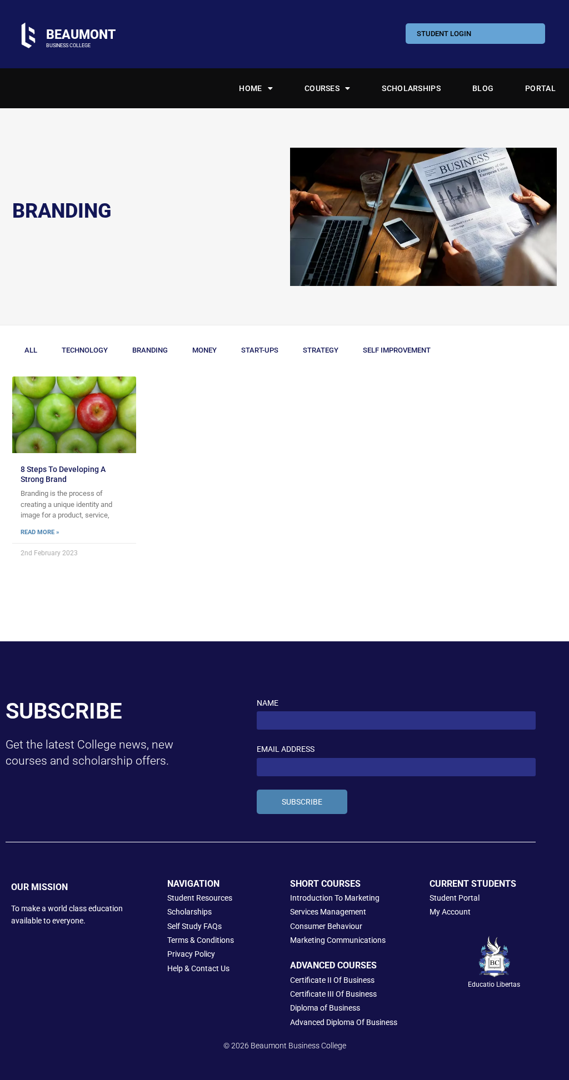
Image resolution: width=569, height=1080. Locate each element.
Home (250, 88)
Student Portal (455, 897)
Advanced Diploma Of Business (343, 1022)
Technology (85, 350)
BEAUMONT (81, 34)
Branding (150, 350)
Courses (322, 88)
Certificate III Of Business (333, 993)
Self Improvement (397, 350)
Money (204, 350)
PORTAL (540, 88)
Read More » (40, 532)
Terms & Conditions (200, 940)
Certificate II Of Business (332, 980)
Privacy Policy (191, 954)
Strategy (320, 350)
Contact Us (210, 968)
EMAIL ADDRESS (286, 749)
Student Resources (199, 897)
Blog (482, 88)
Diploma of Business (325, 1007)
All (30, 350)
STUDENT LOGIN (444, 33)
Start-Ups (259, 350)
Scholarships (411, 88)
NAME (267, 703)
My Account (450, 911)
